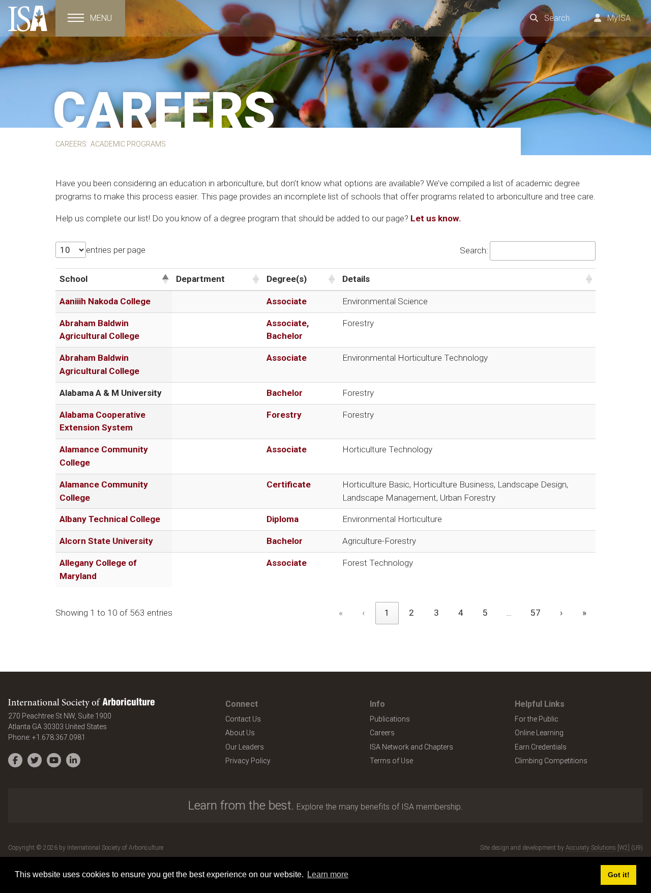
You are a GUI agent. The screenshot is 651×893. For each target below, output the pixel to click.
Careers (382, 733)
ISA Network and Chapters (411, 747)
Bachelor (285, 393)
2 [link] (411, 613)
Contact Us (243, 719)
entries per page (115, 250)
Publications (390, 719)
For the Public (536, 719)
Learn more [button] (327, 874)
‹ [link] (363, 613)
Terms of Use (391, 761)
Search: (474, 250)
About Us (240, 733)
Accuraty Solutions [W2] (598, 847)
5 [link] (485, 613)
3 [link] (436, 613)
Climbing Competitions (551, 761)
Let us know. (434, 218)
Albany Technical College (110, 519)
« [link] (341, 613)
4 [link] (460, 613)
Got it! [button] (619, 875)
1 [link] (387, 613)
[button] (165, 279)
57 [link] (535, 613)
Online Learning (539, 733)
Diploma (283, 519)
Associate (287, 301)
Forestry (284, 415)
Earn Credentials (541, 747)
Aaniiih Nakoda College (105, 301)
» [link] (584, 613)
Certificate (289, 484)
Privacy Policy (248, 761)
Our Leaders (244, 747)
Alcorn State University (106, 541)
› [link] (561, 613)
